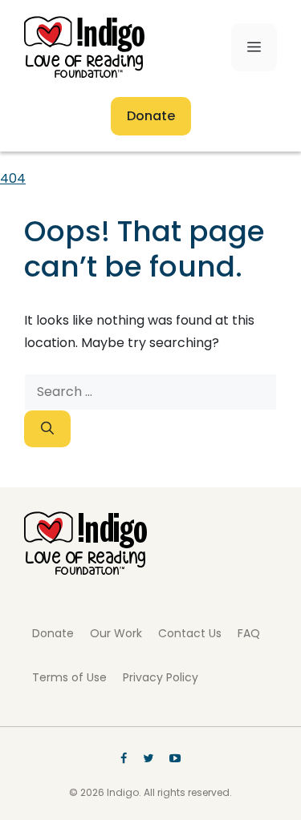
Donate (151, 116)
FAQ (249, 633)
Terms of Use (69, 677)
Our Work (116, 633)
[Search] (47, 428)
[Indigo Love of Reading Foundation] (85, 570)
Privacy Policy (160, 677)
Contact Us (190, 633)
